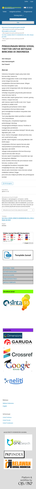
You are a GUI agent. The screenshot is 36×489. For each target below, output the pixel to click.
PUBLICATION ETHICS (10, 279)
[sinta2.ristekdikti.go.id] (18, 469)
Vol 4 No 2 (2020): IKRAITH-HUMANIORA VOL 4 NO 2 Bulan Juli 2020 (18, 36)
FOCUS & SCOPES (8, 275)
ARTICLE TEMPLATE (9, 282)
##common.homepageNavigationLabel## (13, 27)
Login (31, 1)
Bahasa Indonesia (8, 403)
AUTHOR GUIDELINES (10, 272)
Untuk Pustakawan (8, 423)
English (5, 406)
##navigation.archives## (9, 31)
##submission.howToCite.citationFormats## (15, 210)
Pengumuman (28, 11)
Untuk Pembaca (7, 417)
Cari (18, 22)
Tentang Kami (18, 15)
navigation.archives (15, 11)
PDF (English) (8, 183)
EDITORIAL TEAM (8, 268)
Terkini (4, 11)
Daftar (26, 1)
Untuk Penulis (7, 420)
